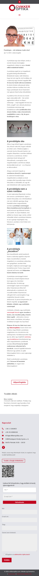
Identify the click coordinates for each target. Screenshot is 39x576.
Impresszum (12, 574)
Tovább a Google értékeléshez (13, 461)
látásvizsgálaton (15, 327)
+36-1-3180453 (11, 429)
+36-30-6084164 (11, 432)
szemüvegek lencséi (13, 312)
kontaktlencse (14, 339)
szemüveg (27, 337)
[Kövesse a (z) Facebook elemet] (19, 1)
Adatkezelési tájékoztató (24, 574)
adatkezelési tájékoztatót (22, 554)
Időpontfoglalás (19, 382)
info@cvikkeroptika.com (14, 435)
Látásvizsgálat (16, 53)
